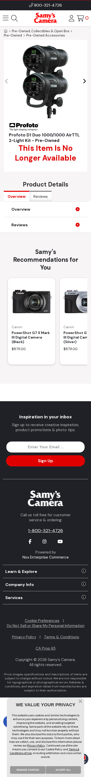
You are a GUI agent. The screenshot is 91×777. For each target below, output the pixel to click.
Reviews (40, 196)
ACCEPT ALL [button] (63, 770)
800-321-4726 (48, 5)
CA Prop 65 (46, 648)
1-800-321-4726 (45, 531)
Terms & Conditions (61, 637)
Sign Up (45, 460)
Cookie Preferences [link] (42, 620)
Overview (17, 196)
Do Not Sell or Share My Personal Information (45, 625)
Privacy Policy (24, 637)
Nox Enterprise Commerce (45, 557)
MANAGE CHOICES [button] (28, 770)
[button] (84, 81)
